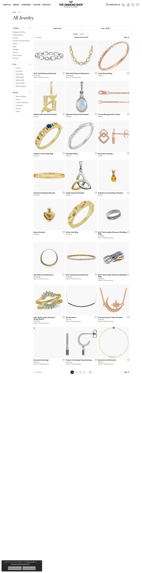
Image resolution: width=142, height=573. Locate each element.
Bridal (16, 5)
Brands (15, 92)
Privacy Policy (30, 562)
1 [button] (73, 372)
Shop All (7, 5)
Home (14, 12)
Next (125, 37)
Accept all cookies (29, 568)
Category (16, 28)
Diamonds (26, 5)
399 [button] (90, 372)
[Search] (133, 4)
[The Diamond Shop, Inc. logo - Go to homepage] (71, 5)
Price (14, 64)
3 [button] (80, 372)
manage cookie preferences (20, 564)
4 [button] (84, 372)
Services (46, 5)
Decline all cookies (15, 568)
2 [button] (76, 372)
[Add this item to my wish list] (63, 73)
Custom (36, 5)
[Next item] (62, 97)
